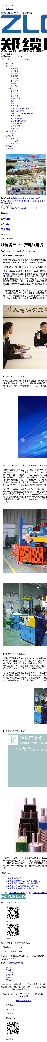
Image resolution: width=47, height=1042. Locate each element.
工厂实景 (9, 972)
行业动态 (33, 208)
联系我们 (9, 9)
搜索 (26, 59)
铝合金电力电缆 (33, 198)
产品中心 (9, 970)
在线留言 (9, 980)
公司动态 (5, 218)
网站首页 (15, 208)
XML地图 (24, 996)
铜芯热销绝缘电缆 (19, 198)
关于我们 (9, 6)
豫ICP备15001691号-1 (18, 963)
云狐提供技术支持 (23, 1001)
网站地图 (39, 994)
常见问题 (5, 229)
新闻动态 (24, 208)
